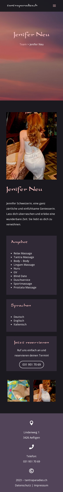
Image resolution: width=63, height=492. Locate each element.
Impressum (41, 485)
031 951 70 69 (31, 364)
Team (23, 44)
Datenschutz (23, 485)
